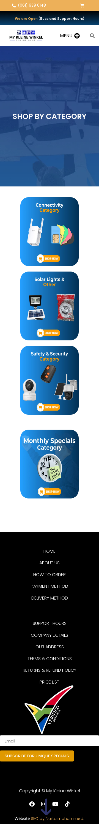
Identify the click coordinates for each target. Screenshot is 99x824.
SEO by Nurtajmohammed (57, 818)
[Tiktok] (67, 804)
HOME (49, 551)
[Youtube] (55, 804)
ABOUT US (49, 563)
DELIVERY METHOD (49, 598)
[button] (66, 35)
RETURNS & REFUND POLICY (49, 670)
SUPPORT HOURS (50, 623)
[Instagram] (43, 804)
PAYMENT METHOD (49, 586)
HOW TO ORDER (49, 574)
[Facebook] (31, 804)
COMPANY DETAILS (49, 635)
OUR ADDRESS (49, 647)
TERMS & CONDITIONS (50, 658)
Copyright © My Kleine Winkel (49, 791)
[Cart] (82, 5)
